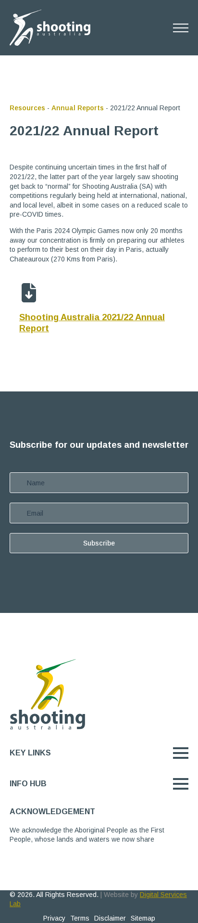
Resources (27, 108)
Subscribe (99, 543)
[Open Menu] (180, 28)
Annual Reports (77, 108)
